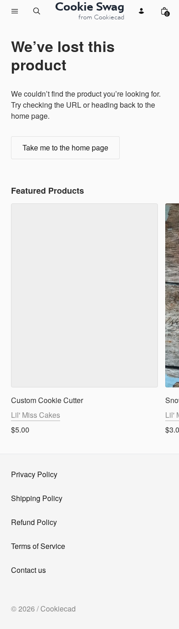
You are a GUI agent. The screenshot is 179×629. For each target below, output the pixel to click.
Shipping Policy (36, 498)
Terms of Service (38, 546)
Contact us (28, 570)
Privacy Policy (34, 474)
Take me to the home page (65, 147)
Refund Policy (34, 522)
